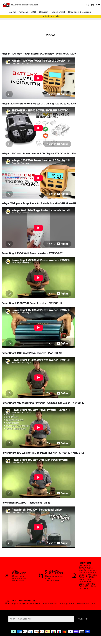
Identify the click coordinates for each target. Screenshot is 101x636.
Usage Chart (58, 12)
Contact (43, 12)
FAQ (33, 12)
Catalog (23, 12)
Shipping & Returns (79, 12)
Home (12, 12)
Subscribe (83, 619)
